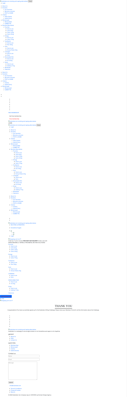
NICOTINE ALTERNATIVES (18, 225)
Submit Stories (15, 350)
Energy (7, 36)
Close (30, 1)
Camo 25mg (10, 34)
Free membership (14, 119)
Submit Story (8, 18)
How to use (10, 29)
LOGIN (10, 123)
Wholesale (7, 67)
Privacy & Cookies (16, 390)
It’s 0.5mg (9, 60)
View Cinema (8, 16)
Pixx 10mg (10, 44)
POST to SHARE (9, 13)
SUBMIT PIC (8, 23)
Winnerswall (5, 20)
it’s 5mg (13, 283)
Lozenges (7, 51)
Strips (6, 62)
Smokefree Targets (16, 228)
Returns (13, 392)
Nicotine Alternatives (8, 25)
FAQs (12, 338)
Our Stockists (8, 9)
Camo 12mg (10, 32)
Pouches (7, 27)
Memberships (14, 345)
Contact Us (14, 340)
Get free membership (15, 116)
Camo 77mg (10, 39)
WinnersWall (8, 22)
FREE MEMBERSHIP (13, 112)
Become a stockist (10, 11)
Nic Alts (2, 298)
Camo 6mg (10, 30)
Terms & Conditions (16, 388)
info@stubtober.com (15, 385)
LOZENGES (11, 273)
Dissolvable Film (9, 57)
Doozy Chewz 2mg (12, 50)
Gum (6, 46)
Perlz (8, 55)
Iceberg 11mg (11, 66)
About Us (4, 6)
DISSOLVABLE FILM (13, 280)
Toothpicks (8, 41)
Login (3, 3)
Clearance (7, 69)
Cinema (4, 15)
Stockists (4, 8)
